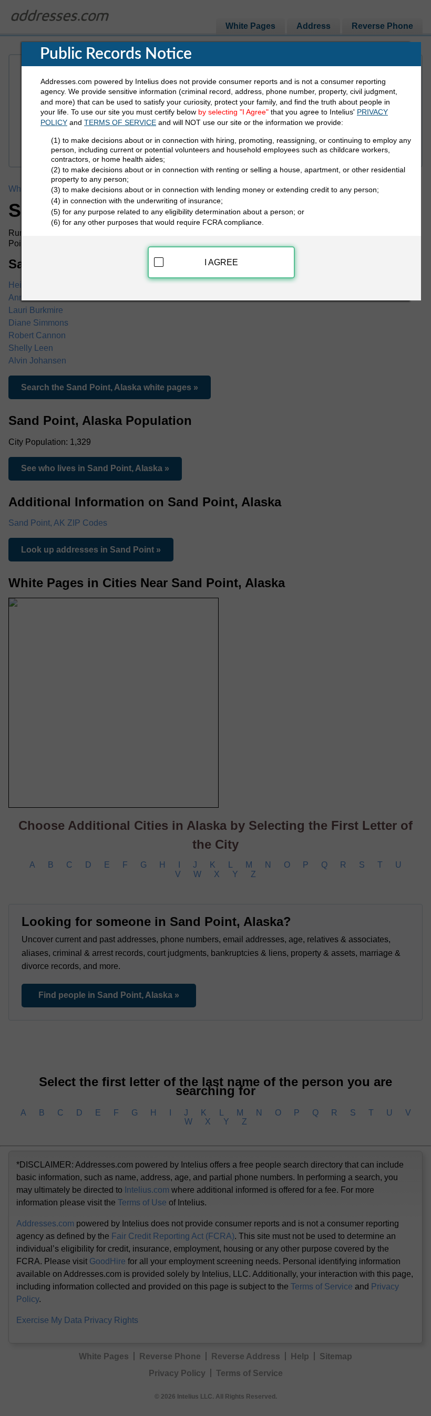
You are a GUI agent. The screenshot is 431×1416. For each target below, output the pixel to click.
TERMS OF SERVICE (120, 122)
